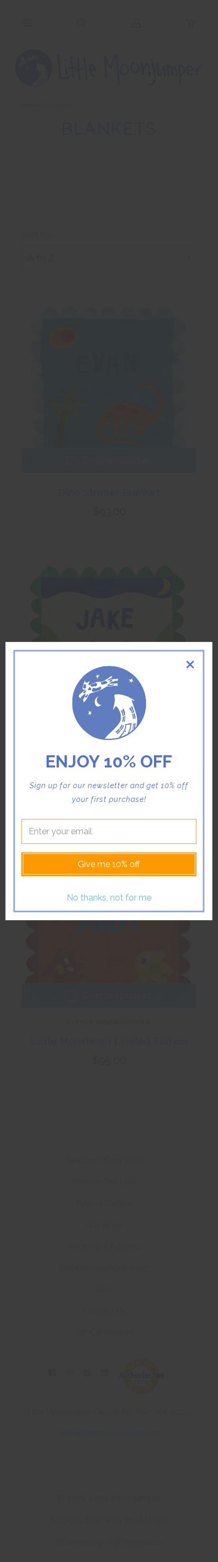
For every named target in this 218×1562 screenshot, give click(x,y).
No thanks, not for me (109, 898)
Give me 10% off (109, 864)
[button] (190, 664)
